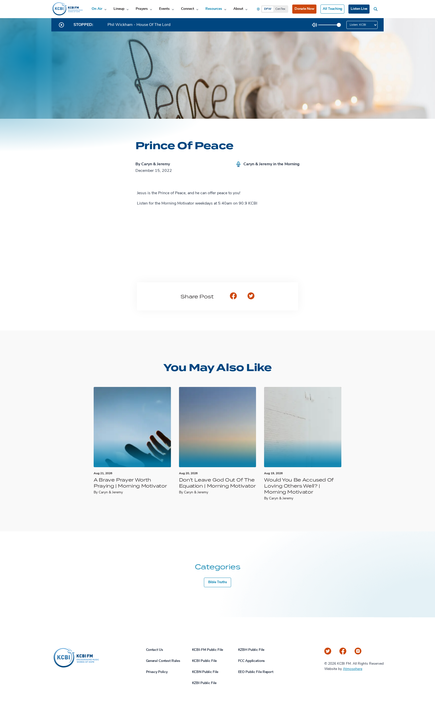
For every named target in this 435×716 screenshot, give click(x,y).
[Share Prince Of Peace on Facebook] (233, 296)
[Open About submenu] (246, 9)
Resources (213, 9)
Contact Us (154, 650)
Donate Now (304, 9)
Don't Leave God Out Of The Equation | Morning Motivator (217, 482)
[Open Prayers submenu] (151, 9)
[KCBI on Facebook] (342, 651)
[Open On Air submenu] (105, 9)
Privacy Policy (157, 672)
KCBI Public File (204, 661)
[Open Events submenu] (173, 9)
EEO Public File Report (255, 672)
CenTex (280, 9)
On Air (97, 9)
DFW (267, 9)
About (238, 9)
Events (164, 9)
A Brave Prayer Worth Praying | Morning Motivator (130, 482)
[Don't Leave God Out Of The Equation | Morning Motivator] (217, 427)
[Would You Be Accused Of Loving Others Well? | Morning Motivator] (302, 427)
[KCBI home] (67, 9)
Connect (187, 9)
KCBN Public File (205, 672)
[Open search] (377, 9)
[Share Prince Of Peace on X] (251, 296)
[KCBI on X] (327, 651)
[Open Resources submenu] (225, 9)
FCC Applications (251, 661)
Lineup (119, 9)
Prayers (142, 9)
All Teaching (332, 9)
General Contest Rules (163, 661)
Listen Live (359, 9)
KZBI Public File (204, 683)
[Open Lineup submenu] (127, 9)
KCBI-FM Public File (207, 650)
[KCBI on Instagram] (357, 651)
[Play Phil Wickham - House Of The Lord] (61, 25)
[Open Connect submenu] (197, 9)
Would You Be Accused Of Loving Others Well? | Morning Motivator (299, 485)
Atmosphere (352, 669)
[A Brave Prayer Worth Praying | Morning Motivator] (132, 427)
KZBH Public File (251, 650)
